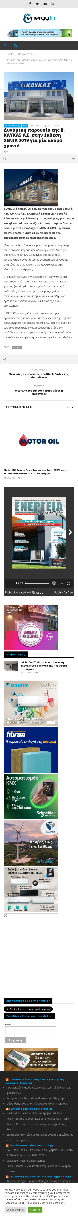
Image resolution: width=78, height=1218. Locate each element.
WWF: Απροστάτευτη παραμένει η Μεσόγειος (39, 391)
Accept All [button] (35, 1209)
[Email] (45, 4)
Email (8, 1024)
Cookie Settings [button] (15, 1209)
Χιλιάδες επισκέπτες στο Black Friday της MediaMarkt (39, 374)
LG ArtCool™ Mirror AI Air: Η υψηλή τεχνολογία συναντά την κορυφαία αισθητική (44, 666)
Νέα (25, 125)
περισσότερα (73, 158)
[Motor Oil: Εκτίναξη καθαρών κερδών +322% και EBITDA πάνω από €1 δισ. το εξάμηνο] (39, 440)
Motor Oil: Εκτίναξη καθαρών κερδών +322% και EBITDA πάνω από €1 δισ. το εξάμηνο (35, 471)
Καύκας (17, 347)
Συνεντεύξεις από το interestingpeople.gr (40, 1176)
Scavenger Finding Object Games (26, 1160)
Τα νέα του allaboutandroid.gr (31, 1145)
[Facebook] (30, 4)
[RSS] (53, 4)
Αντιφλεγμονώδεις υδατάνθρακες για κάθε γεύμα (36, 1098)
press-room (53, 126)
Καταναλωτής (12, 125)
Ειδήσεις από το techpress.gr (30, 1108)
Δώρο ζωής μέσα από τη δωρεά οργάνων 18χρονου (37, 1103)
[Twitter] (37, 4)
